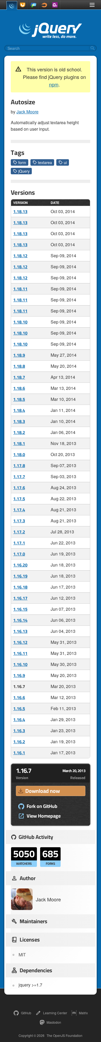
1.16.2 (19, 742)
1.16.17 (20, 598)
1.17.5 (19, 499)
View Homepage (44, 816)
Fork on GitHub (42, 806)
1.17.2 (19, 532)
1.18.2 (19, 432)
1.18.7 (19, 377)
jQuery (24, 171)
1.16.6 (19, 697)
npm (53, 84)
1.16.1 (19, 753)
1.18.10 (20, 322)
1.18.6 (19, 388)
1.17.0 (19, 554)
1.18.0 (19, 454)
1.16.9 (19, 675)
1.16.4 (19, 719)
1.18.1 (19, 443)
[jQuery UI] (22, 4)
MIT (22, 954)
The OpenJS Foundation (64, 1035)
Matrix (83, 1012)
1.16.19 (20, 576)
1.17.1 (19, 543)
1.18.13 (20, 211)
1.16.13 (20, 631)
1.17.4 (19, 510)
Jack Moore (27, 112)
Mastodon (54, 1022)
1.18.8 (19, 366)
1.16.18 (20, 587)
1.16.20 (20, 565)
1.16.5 (19, 708)
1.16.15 (20, 609)
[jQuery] (11, 5)
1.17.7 (19, 477)
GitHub (26, 1012)
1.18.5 (19, 399)
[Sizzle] (44, 4)
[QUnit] (55, 4)
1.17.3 (19, 521)
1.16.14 (20, 620)
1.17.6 (19, 488)
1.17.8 (19, 465)
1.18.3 (19, 421)
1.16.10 (20, 664)
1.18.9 (19, 355)
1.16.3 (19, 731)
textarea (45, 162)
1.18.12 (20, 256)
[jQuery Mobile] (33, 4)
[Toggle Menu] (92, 5)
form (22, 162)
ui (65, 162)
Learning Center (55, 1012)
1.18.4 (19, 410)
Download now (42, 791)
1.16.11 (20, 653)
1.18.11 (20, 289)
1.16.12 (20, 642)
